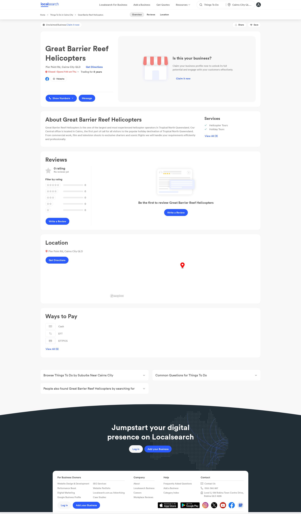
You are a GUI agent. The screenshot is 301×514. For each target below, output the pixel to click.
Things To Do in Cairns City (61, 15)
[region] (182, 269)
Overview (137, 14)
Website (60, 78)
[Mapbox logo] (117, 296)
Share (241, 24)
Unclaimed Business (62, 24)
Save (256, 24)
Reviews (151, 14)
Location (164, 14)
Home (42, 15)
